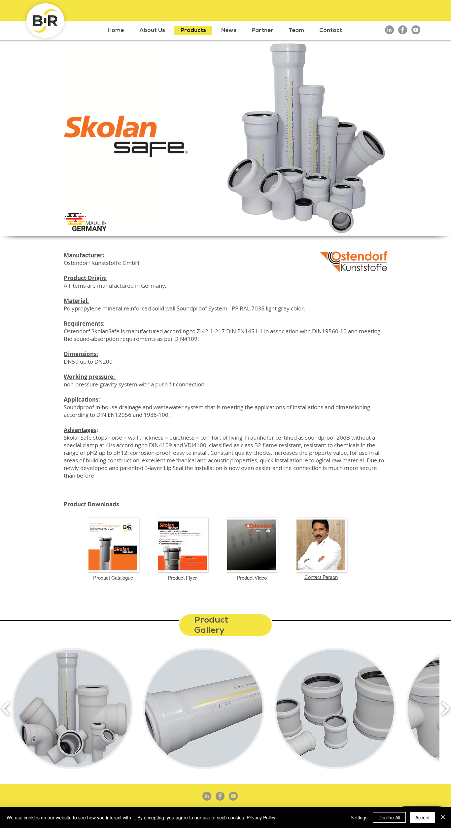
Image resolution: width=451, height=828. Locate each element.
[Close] (443, 817)
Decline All (389, 817)
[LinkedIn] (206, 796)
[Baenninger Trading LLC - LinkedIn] (389, 29)
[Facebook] (220, 796)
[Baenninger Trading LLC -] (402, 29)
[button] (72, 708)
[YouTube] (415, 29)
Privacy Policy (261, 817)
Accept (422, 817)
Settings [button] (359, 817)
